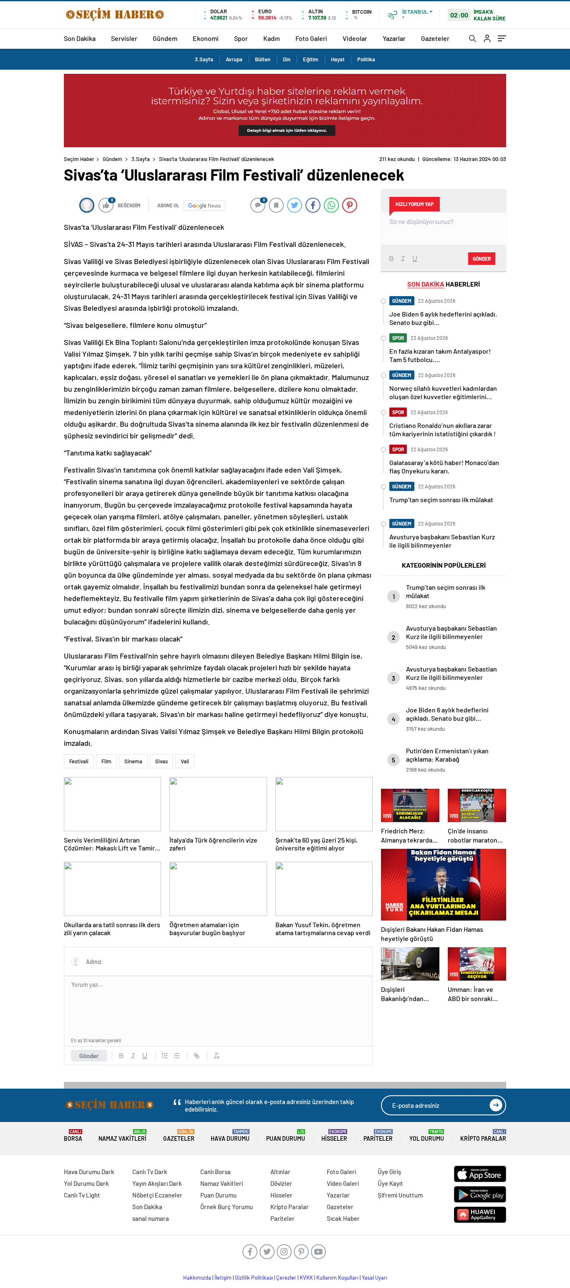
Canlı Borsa (215, 1171)
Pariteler (378, 1135)
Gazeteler (435, 38)
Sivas (161, 761)
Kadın (271, 38)
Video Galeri (343, 1183)
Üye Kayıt (390, 1183)
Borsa (73, 1135)
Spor (241, 38)
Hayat (338, 59)
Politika (366, 59)
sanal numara (150, 1218)
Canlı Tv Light (82, 1195)
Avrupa (234, 59)
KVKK (306, 1277)
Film (106, 761)
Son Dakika (80, 38)
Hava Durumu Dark (89, 1171)
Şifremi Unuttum (400, 1195)
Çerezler (286, 1277)
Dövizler (281, 1183)
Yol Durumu (426, 1135)
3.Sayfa (204, 59)
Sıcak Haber (343, 1218)
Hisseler (334, 1135)
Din (286, 59)
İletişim (223, 1277)
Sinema (133, 761)
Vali (185, 761)
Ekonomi (206, 38)
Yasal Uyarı (374, 1277)
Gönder (89, 1055)
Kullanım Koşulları (337, 1277)
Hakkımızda (197, 1277)
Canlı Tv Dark (149, 1171)
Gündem (165, 38)
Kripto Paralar (483, 1135)
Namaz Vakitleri (122, 1135)
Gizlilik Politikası (254, 1277)
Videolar (355, 38)
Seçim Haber (79, 159)
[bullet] (176, 1056)
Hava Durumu (230, 1135)
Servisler (124, 38)
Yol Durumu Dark (86, 1183)
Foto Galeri (311, 38)
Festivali (78, 761)
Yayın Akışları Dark (157, 1183)
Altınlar (280, 1171)
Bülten (262, 59)
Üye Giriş (389, 1171)
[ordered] (165, 1056)
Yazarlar (394, 38)
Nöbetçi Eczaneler (157, 1195)
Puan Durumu (285, 1135)
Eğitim (310, 59)
